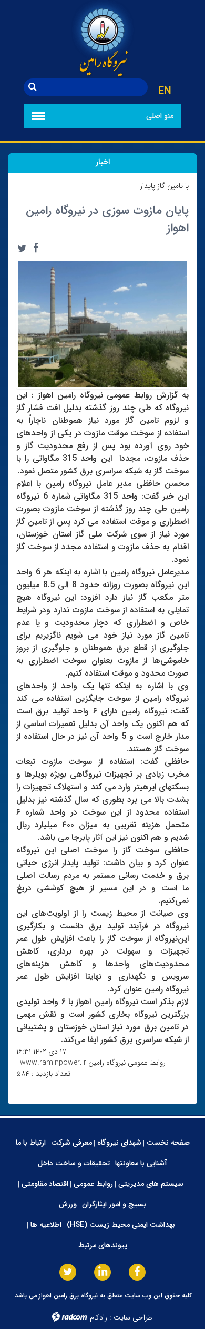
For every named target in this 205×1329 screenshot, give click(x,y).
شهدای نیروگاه (119, 1142)
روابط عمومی (93, 1183)
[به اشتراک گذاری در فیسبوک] (35, 248)
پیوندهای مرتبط (102, 1245)
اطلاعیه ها (46, 1225)
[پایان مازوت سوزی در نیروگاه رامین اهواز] (102, 323)
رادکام (98, 1317)
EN (164, 91)
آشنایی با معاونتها (141, 1163)
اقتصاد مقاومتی (45, 1183)
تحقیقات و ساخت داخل (74, 1163)
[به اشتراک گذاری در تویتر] (22, 248)
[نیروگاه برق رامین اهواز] (102, 39)
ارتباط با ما (31, 1142)
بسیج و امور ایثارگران (114, 1204)
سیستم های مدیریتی (150, 1183)
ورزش (68, 1204)
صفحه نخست (168, 1142)
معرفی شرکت (71, 1142)
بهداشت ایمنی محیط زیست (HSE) (121, 1225)
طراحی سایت (133, 1317)
